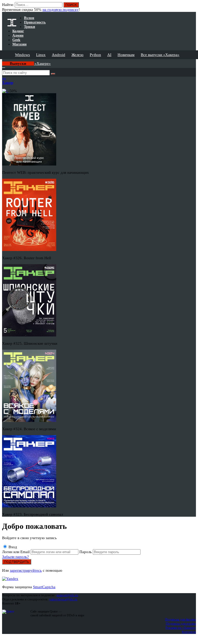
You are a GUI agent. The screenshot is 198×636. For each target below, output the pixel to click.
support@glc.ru (67, 595)
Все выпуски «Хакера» (160, 55)
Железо (77, 55)
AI (109, 55)
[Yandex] (10, 579)
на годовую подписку (61, 9)
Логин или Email (16, 552)
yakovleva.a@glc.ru (63, 599)
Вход (12, 547)
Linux (41, 55)
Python (95, 55)
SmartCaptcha (44, 587)
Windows (22, 55)
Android (58, 55)
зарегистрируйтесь (26, 570)
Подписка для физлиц (180, 619)
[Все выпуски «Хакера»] (2, 61)
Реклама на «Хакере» (181, 628)
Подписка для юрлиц (181, 623)
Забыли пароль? (15, 557)
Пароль (86, 552)
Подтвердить (16, 562)
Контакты (189, 632)
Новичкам (126, 55)
